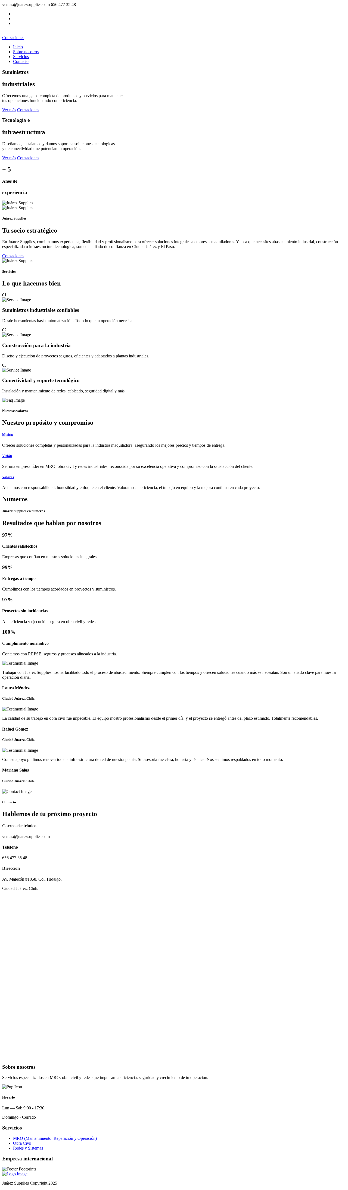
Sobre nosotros (26, 51)
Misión (7, 435)
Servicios (21, 56)
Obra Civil (22, 1143)
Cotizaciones (13, 37)
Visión (7, 456)
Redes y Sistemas (28, 1148)
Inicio (18, 47)
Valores (8, 477)
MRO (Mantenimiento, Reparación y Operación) (55, 1138)
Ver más (9, 109)
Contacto (21, 61)
